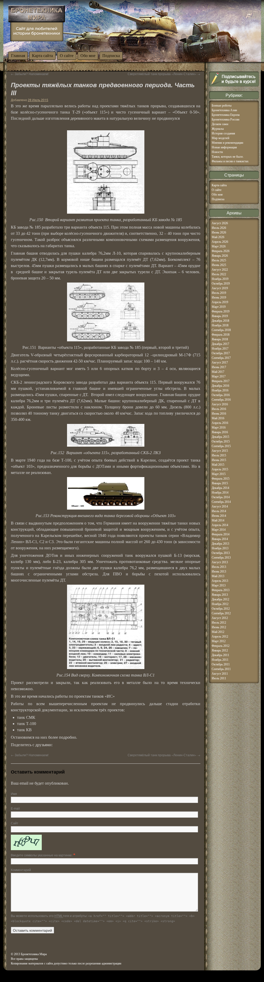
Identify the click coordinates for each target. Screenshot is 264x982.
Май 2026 (218, 237)
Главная (18, 55)
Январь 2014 (220, 539)
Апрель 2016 (220, 423)
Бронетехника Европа (226, 115)
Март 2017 (219, 376)
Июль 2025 (219, 260)
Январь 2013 (220, 595)
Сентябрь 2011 (221, 669)
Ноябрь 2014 (220, 492)
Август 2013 (220, 562)
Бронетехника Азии (224, 110)
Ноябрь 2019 (220, 279)
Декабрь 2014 (220, 488)
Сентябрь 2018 (221, 330)
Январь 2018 (220, 339)
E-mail (15, 808)
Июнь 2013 (219, 571)
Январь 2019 (220, 316)
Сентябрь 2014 (221, 502)
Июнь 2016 (219, 413)
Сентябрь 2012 (221, 613)
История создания (223, 133)
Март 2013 (219, 585)
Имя (14, 793)
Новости (217, 152)
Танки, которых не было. (228, 156)
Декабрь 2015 (220, 437)
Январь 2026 (220, 255)
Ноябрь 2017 (220, 348)
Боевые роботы (222, 105)
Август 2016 (220, 404)
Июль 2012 (219, 622)
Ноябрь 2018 (220, 325)
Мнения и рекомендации (227, 142)
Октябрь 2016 (221, 395)
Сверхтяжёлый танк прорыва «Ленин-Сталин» (164, 73)
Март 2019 (219, 307)
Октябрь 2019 (221, 283)
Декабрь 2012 (220, 599)
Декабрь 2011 (220, 655)
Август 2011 (220, 673)
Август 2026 (220, 223)
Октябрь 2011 (221, 664)
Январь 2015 (220, 483)
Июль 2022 (219, 274)
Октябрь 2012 (221, 608)
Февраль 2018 (220, 334)
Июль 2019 (219, 293)
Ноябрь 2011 (220, 660)
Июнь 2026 (219, 232)
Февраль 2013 (220, 590)
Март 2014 (219, 530)
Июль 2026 (219, 228)
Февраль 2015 (220, 478)
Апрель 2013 (220, 581)
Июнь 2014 (219, 516)
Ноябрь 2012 (220, 604)
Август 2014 (220, 506)
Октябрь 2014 (221, 497)
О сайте (66, 55)
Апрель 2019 (220, 302)
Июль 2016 (219, 409)
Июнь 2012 (219, 627)
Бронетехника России (225, 119)
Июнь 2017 (219, 367)
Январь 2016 (220, 432)
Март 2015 (219, 474)
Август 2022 (220, 269)
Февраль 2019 (220, 311)
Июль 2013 (219, 567)
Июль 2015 (219, 455)
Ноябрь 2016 (220, 390)
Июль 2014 (219, 511)
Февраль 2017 (220, 381)
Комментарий (21, 869)
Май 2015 (218, 464)
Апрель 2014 (220, 525)
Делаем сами (220, 124)
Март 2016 (219, 427)
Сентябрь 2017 (221, 358)
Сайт (14, 823)
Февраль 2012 (220, 646)
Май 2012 (218, 632)
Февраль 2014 (220, 534)
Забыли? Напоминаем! (29, 73)
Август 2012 (220, 618)
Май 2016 (218, 418)
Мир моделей (220, 138)
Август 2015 (220, 451)
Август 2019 (220, 288)
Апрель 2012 (220, 636)
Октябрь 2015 (221, 441)
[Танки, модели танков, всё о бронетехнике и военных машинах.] (36, 23)
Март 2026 (219, 246)
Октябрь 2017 (221, 353)
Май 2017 (218, 372)
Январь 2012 (220, 650)
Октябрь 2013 (221, 553)
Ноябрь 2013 (220, 548)
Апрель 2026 (220, 242)
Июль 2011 (219, 678)
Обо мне (87, 55)
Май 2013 (218, 576)
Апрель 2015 (220, 469)
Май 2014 (218, 520)
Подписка (111, 55)
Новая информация (224, 147)
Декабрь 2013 (220, 543)
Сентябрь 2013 (221, 557)
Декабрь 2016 (220, 386)
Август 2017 (220, 362)
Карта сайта (42, 55)
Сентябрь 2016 (221, 399)
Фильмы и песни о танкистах (230, 161)
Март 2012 (219, 641)
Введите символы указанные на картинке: (42, 855)
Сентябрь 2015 (221, 446)
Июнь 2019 (219, 297)
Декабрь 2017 (220, 344)
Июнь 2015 (219, 460)
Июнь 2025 (219, 265)
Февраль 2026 (220, 251)
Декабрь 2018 (220, 321)
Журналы (218, 129)
